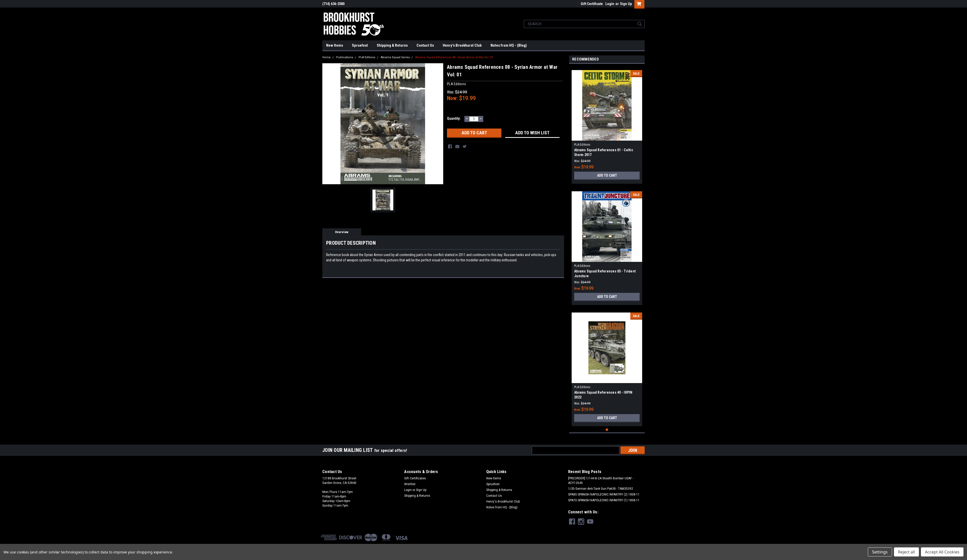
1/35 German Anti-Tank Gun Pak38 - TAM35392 (600, 488)
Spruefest (360, 45)
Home (326, 57)
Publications (344, 57)
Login (609, 4)
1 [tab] (607, 429)
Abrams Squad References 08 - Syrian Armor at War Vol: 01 (454, 57)
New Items (334, 45)
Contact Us (425, 45)
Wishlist (410, 484)
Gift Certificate (592, 4)
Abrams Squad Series (395, 57)
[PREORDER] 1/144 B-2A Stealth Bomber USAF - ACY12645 (600, 481)
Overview (341, 232)
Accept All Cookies (942, 552)
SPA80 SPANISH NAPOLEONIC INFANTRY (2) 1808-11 (604, 494)
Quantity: (454, 118)
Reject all (906, 552)
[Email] (457, 146)
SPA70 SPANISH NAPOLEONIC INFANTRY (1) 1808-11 (604, 500)
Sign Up (626, 4)
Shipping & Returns (392, 45)
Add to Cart (607, 175)
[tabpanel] (607, 125)
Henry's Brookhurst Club (462, 45)
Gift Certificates (415, 478)
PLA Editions (367, 57)
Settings (880, 552)
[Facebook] (450, 146)
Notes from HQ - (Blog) (509, 45)
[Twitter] (465, 146)
